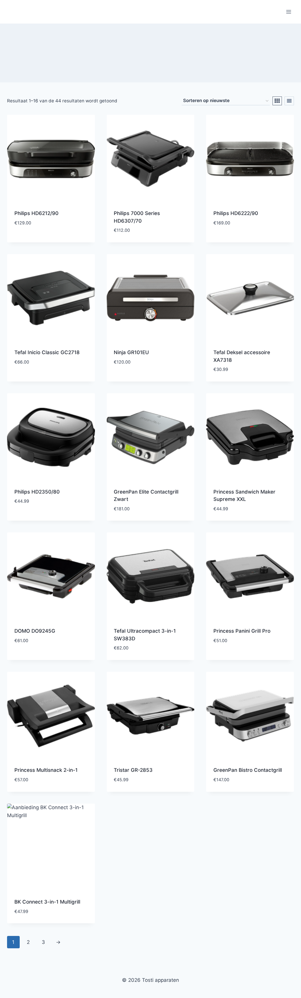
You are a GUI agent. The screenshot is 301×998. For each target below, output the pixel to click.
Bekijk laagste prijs (39, 240)
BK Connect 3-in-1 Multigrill (47, 902)
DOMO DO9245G (34, 631)
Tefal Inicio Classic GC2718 (47, 352)
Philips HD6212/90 (36, 213)
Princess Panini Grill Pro (241, 631)
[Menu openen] (288, 11)
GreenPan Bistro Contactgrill (247, 770)
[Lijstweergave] (289, 100)
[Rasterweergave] (277, 100)
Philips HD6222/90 (235, 213)
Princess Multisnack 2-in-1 (46, 770)
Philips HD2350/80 (37, 492)
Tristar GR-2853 (133, 770)
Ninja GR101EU (131, 352)
